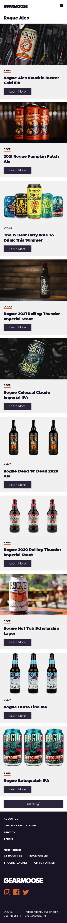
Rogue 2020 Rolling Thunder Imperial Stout (32, 552)
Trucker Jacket (16, 862)
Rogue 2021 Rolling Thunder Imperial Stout (32, 316)
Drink (8, 228)
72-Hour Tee (13, 855)
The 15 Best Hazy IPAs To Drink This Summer (29, 238)
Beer (7, 70)
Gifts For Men (44, 862)
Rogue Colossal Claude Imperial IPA (27, 395)
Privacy (9, 832)
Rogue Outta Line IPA (25, 707)
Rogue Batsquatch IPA (26, 780)
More (31, 803)
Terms (8, 839)
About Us (11, 818)
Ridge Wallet (38, 855)
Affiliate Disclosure (20, 825)
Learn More (20, 92)
